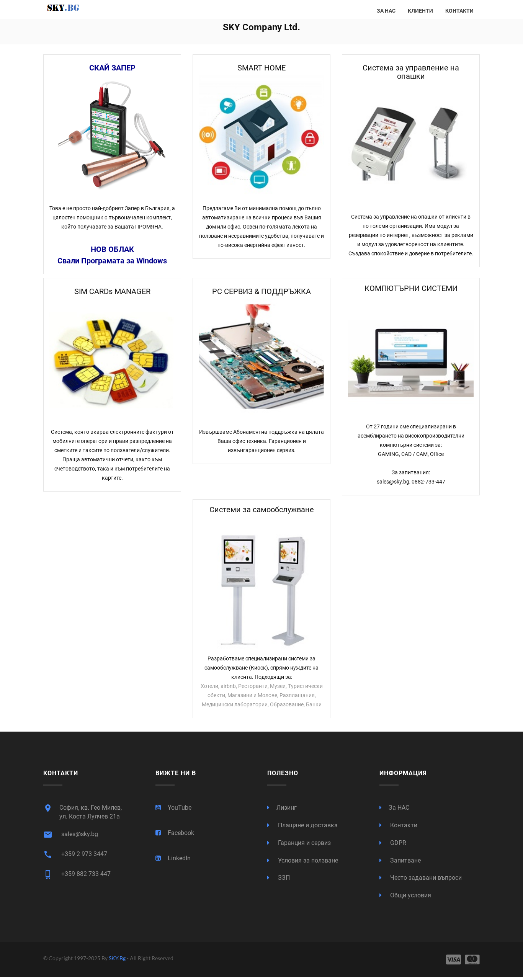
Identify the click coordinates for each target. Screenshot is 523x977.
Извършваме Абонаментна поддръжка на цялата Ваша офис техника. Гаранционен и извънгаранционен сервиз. (261, 441)
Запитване (405, 860)
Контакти (403, 825)
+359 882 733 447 (77, 874)
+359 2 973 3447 (75, 854)
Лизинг (286, 807)
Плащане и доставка (307, 825)
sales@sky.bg (70, 834)
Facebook (181, 832)
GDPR (397, 842)
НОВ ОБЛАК (112, 249)
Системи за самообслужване (261, 509)
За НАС (399, 807)
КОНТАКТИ (459, 11)
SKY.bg (118, 958)
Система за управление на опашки (411, 72)
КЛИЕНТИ (420, 11)
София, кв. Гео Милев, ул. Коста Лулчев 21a (82, 812)
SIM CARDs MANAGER (112, 291)
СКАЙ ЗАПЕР (112, 67)
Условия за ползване (307, 860)
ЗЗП (283, 877)
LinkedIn (179, 858)
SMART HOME (261, 67)
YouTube (179, 807)
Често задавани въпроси (425, 877)
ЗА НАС (386, 11)
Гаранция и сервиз (303, 842)
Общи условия (410, 895)
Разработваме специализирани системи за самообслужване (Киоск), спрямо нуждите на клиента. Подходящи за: (261, 667)
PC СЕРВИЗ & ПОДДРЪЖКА (261, 291)
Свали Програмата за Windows (112, 260)
